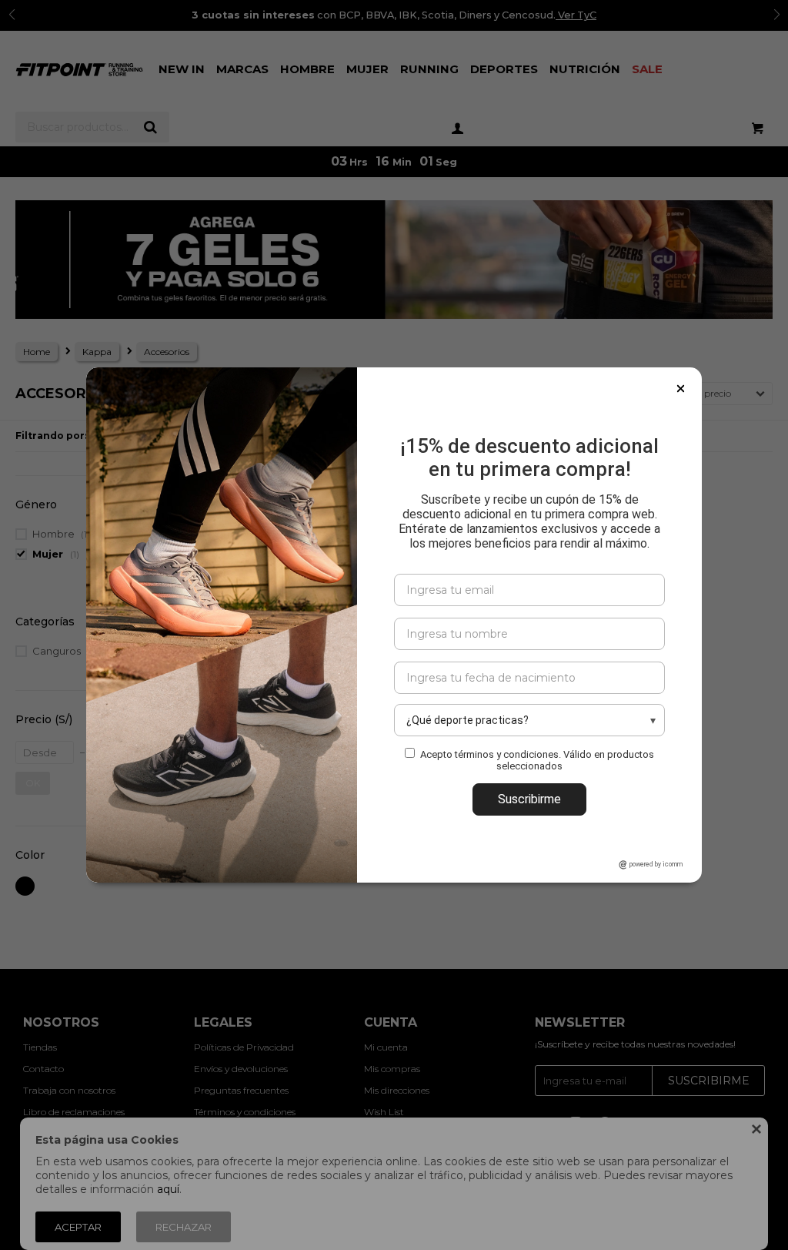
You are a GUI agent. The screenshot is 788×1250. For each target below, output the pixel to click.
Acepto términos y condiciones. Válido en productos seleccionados (537, 760)
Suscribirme (529, 799)
